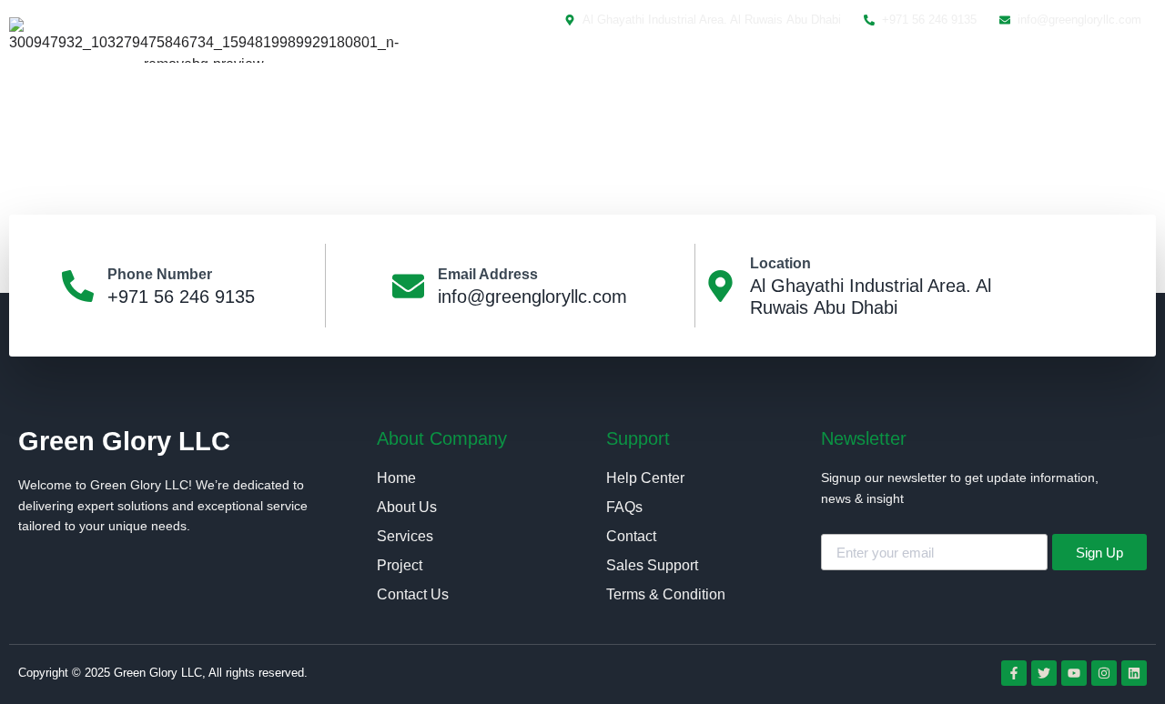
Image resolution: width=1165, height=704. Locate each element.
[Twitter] (1044, 673)
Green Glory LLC (124, 441)
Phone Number (159, 274)
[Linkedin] (1134, 673)
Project (848, 70)
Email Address (488, 274)
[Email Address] (408, 286)
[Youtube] (1074, 673)
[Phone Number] (78, 286)
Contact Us (1017, 70)
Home (568, 70)
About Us (658, 70)
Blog (925, 70)
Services (757, 70)
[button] (1113, 71)
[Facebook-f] (1014, 673)
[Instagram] (1104, 673)
